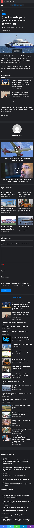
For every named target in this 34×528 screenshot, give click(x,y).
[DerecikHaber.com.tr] (17, 5)
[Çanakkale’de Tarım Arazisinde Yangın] (25, 220)
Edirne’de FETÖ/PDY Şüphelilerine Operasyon (8, 209)
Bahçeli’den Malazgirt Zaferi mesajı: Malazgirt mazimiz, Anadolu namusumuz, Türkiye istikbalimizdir (21, 315)
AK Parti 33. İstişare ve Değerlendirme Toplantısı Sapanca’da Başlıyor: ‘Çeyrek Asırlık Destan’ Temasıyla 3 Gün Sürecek (21, 439)
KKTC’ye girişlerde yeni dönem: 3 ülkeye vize (24, 193)
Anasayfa (5, 11)
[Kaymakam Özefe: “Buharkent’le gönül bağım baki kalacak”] (8, 220)
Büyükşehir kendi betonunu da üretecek (14, 1)
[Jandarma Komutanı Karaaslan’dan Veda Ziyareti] (25, 203)
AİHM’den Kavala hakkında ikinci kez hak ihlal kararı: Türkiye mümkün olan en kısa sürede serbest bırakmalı (21, 305)
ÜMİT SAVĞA (7, 27)
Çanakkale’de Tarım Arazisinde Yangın (24, 227)
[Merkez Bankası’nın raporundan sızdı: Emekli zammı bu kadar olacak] (6, 422)
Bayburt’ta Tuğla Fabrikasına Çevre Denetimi (21, 367)
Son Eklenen (17, 297)
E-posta (3, 271)
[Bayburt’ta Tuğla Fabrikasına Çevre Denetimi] (6, 369)
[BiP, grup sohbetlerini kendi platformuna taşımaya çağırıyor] (6, 339)
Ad (2, 264)
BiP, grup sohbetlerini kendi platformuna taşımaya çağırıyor (22, 338)
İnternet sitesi (5, 277)
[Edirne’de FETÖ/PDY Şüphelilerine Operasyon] (8, 203)
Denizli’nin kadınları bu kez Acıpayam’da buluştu (20, 413)
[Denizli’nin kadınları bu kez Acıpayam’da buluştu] (6, 415)
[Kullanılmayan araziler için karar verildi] (6, 408)
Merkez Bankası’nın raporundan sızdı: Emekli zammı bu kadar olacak (21, 421)
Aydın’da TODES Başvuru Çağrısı (21, 352)
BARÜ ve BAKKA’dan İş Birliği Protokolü (13, 381)
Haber (10, 11)
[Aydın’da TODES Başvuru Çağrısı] (6, 354)
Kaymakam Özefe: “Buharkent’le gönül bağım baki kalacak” (7, 228)
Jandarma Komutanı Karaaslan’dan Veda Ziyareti (24, 210)
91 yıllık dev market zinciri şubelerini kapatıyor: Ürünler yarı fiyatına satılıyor (22, 429)
